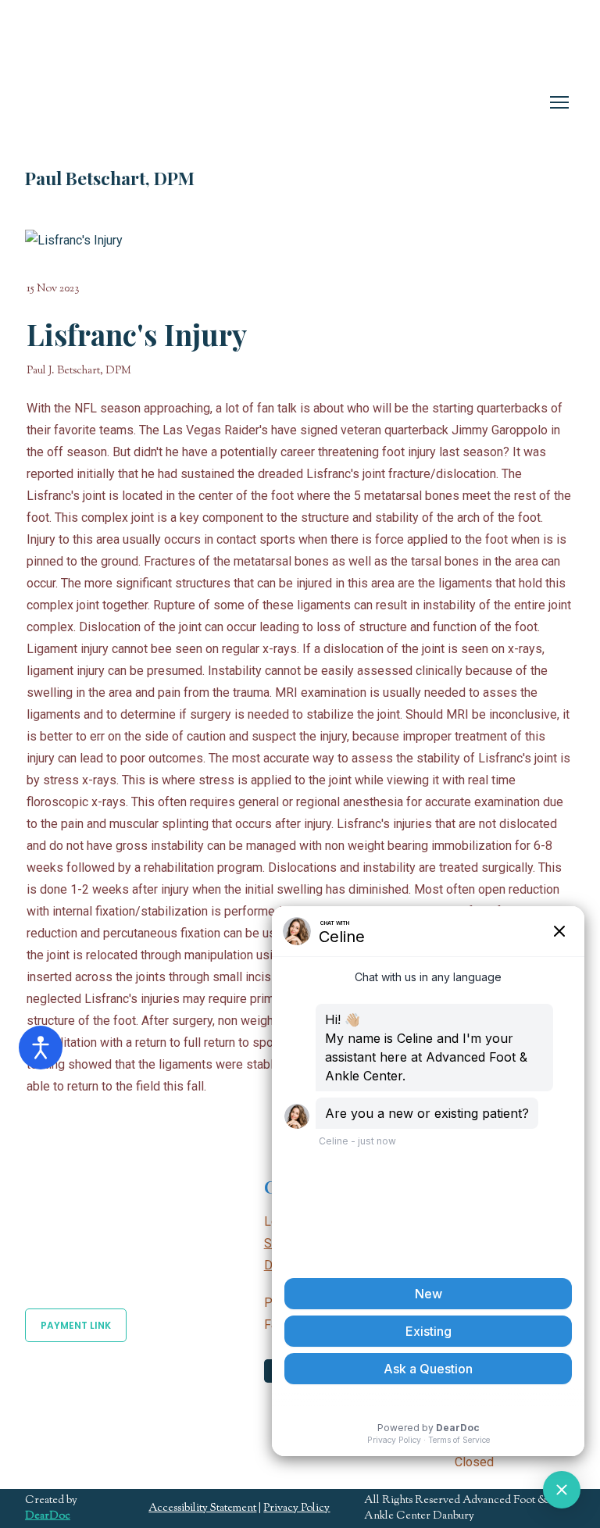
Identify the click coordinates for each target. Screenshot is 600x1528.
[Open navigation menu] (559, 102)
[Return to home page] (169, 90)
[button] (76, 1325)
